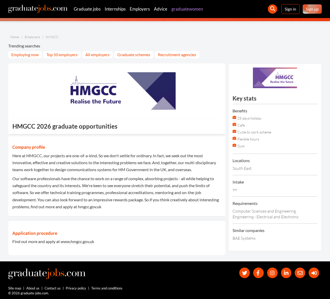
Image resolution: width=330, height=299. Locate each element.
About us (32, 288)
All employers (97, 54)
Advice (160, 9)
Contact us (53, 288)
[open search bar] (272, 9)
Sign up (312, 8)
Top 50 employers (62, 54)
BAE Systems (244, 238)
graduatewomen (187, 9)
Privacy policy (76, 288)
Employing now (25, 54)
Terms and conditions (106, 288)
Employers (140, 9)
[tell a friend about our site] (300, 273)
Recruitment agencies (177, 54)
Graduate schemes (133, 54)
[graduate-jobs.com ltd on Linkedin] (286, 273)
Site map (14, 288)
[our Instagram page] (272, 273)
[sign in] (314, 273)
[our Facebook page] (258, 273)
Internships (115, 9)
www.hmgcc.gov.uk (77, 241)
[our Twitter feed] (244, 273)
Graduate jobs (87, 9)
